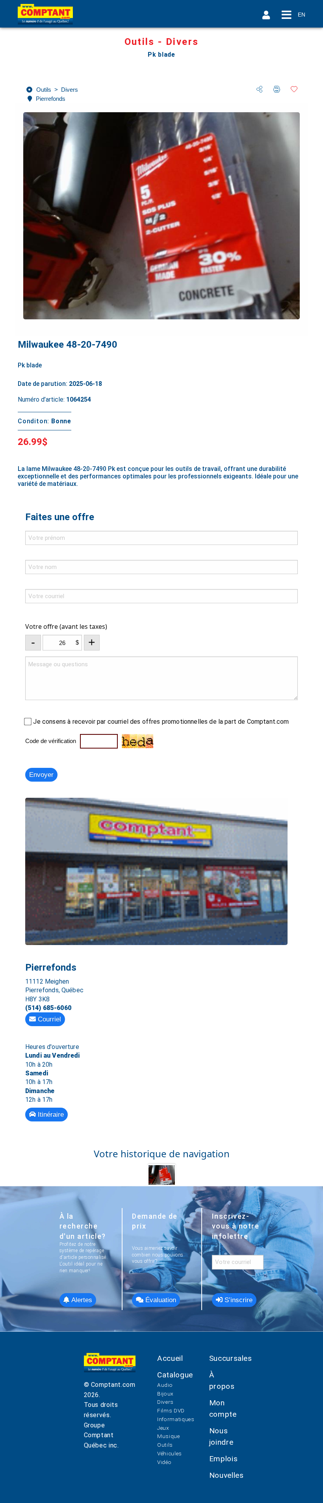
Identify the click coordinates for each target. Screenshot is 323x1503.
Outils (165, 1445)
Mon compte (223, 1408)
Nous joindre (221, 1436)
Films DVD (171, 1410)
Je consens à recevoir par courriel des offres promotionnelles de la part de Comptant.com (161, 721)
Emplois (223, 1458)
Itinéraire (50, 1114)
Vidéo (164, 1462)
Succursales (230, 1358)
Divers (165, 1402)
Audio (165, 1385)
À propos (222, 1380)
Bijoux (165, 1393)
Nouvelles (226, 1475)
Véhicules (169, 1453)
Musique (168, 1436)
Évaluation (159, 1300)
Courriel (48, 1019)
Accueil (170, 1358)
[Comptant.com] (110, 1366)
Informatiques (175, 1419)
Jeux (163, 1428)
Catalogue (175, 1374)
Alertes (80, 1300)
